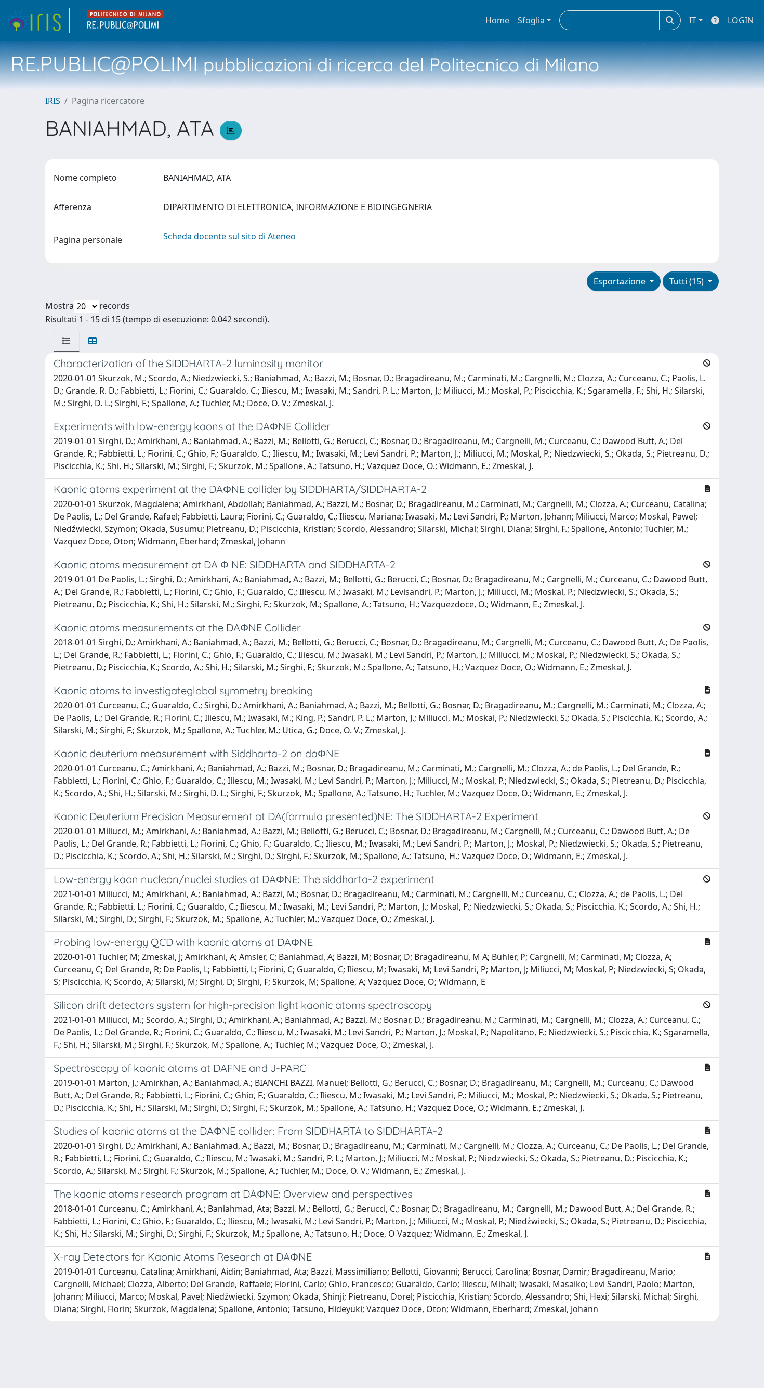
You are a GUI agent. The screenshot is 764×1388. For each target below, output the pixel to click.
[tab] (67, 341)
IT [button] (692, 20)
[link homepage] (38, 20)
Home (497, 20)
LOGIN (741, 20)
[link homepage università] (126, 20)
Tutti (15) (687, 281)
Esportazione (621, 281)
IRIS (52, 101)
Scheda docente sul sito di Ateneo (229, 236)
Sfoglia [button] (531, 20)
